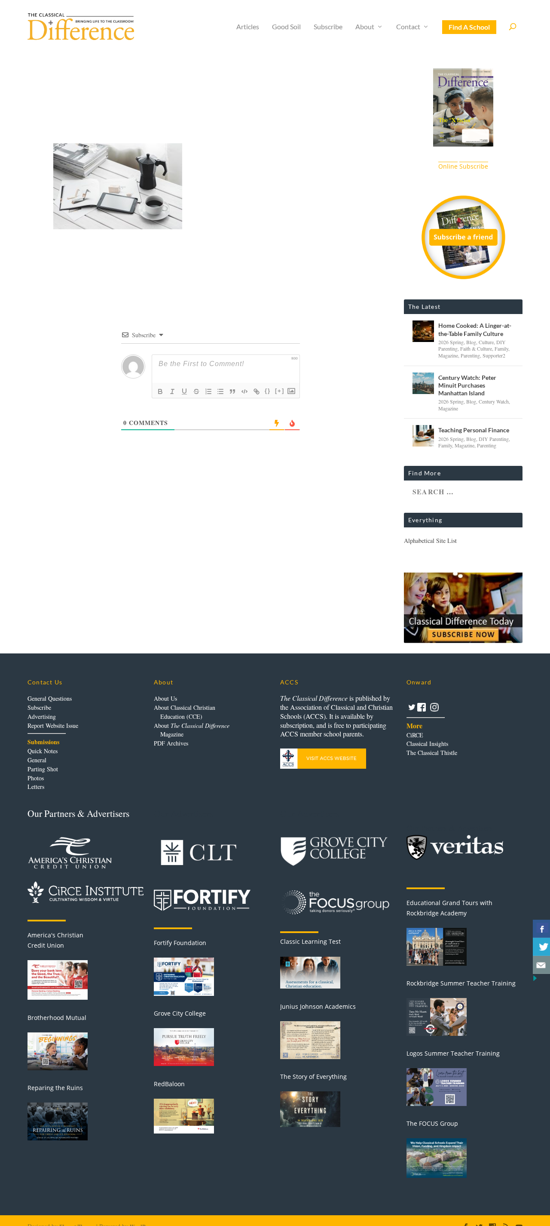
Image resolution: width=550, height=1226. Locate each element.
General (37, 760)
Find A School (469, 27)
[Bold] (160, 391)
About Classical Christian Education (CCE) (184, 712)
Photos (36, 778)
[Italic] (172, 391)
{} (268, 391)
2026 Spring (451, 342)
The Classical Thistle (431, 753)
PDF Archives (171, 743)
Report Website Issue (53, 725)
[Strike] (196, 391)
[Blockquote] (232, 391)
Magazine (448, 355)
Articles (247, 27)
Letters (36, 786)
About (364, 27)
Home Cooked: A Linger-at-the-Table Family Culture (474, 329)
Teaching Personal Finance (473, 430)
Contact (408, 27)
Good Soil (286, 27)
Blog (471, 342)
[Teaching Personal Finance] (423, 436)
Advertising (42, 716)
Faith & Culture (476, 348)
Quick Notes (43, 751)
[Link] (257, 391)
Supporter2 (494, 355)
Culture (486, 342)
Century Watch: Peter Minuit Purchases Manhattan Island (467, 385)
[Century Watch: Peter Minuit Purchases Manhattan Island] (423, 383)
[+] (279, 391)
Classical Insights (427, 743)
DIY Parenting (494, 438)
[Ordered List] (208, 391)
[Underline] (184, 391)
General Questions (50, 698)
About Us (165, 698)
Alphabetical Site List (430, 540)
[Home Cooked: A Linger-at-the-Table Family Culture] (423, 331)
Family (501, 348)
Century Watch (494, 401)
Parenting (470, 355)
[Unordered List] (220, 391)
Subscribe (328, 27)
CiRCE (414, 735)
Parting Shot (43, 769)
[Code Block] (244, 391)
